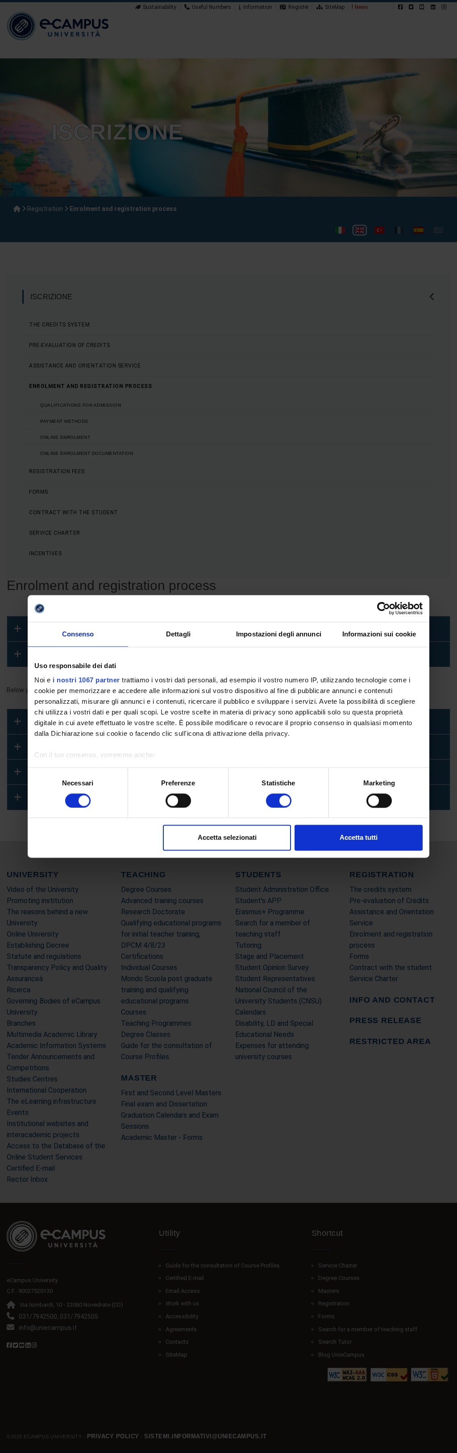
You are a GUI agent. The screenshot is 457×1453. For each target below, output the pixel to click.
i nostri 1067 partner (86, 680)
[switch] (178, 800)
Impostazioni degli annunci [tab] (278, 634)
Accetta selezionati (227, 838)
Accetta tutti (359, 838)
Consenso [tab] (78, 634)
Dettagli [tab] (178, 634)
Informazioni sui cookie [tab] (379, 634)
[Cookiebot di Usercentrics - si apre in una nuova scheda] (384, 608)
